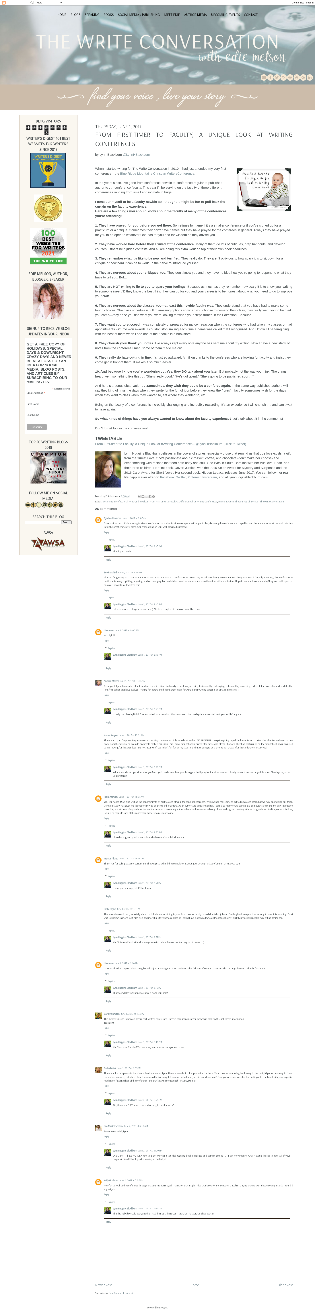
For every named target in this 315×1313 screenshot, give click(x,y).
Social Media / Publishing (139, 14)
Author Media (195, 14)
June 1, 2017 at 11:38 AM (131, 858)
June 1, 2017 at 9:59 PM (129, 1068)
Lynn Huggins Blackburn (125, 546)
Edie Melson (142, 501)
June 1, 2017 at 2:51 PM (150, 882)
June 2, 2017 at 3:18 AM (136, 1126)
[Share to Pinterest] (153, 496)
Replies (111, 539)
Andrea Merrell (111, 681)
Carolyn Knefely (112, 1013)
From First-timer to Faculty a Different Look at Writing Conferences (183, 501)
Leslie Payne (110, 909)
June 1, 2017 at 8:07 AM (134, 518)
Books (109, 14)
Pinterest (194, 477)
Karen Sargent (111, 735)
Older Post (285, 1285)
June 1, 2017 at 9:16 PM (150, 1042)
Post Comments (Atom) (121, 1293)
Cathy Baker (110, 1068)
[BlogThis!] (143, 496)
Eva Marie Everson (113, 1126)
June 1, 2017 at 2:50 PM (150, 767)
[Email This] (139, 496)
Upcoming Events (225, 14)
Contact (251, 14)
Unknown (109, 630)
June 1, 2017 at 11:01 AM (131, 796)
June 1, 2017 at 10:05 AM (132, 681)
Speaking (92, 14)
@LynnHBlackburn (136, 154)
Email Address (36, 393)
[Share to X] (146, 496)
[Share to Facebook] (150, 496)
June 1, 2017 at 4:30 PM (133, 1013)
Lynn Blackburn (226, 501)
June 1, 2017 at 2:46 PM (150, 604)
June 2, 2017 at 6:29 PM (150, 1150)
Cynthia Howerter (112, 518)
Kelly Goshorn (111, 1180)
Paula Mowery (111, 796)
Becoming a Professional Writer (119, 501)
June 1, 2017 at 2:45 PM (150, 546)
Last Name (33, 414)
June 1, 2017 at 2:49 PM (150, 709)
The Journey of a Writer (247, 501)
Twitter (181, 477)
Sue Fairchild (110, 572)
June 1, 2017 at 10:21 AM (131, 735)
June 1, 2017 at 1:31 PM (128, 909)
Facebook (167, 477)
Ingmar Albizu (111, 858)
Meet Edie (172, 14)
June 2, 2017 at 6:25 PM (150, 1100)
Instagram (209, 477)
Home (62, 14)
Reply (106, 532)
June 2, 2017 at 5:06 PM (131, 1180)
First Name (33, 403)
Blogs (75, 14)
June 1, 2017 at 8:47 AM (130, 572)
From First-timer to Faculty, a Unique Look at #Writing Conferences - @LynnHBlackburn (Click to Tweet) (170, 444)
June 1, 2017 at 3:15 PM (150, 987)
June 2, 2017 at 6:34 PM (150, 1208)
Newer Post (103, 1285)
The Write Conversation (272, 501)
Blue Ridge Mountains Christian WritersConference (157, 173)
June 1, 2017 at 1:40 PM (126, 963)
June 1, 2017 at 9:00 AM (127, 630)
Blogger (163, 1307)
